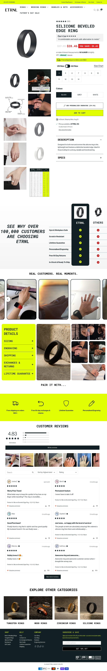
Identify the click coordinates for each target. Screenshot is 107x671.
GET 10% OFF (82, 649)
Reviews (36, 640)
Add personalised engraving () (81, 106)
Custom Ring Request (66, 2)
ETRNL (51, 664)
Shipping (21, 646)
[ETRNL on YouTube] (43, 647)
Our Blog (36, 638)
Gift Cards (7, 644)
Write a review (52, 447)
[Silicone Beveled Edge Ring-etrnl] (27, 43)
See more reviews (52, 577)
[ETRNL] (11, 10)
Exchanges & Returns (80, 2)
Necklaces (8, 642)
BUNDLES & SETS (60, 7)
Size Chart (98, 66)
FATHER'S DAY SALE (29, 13)
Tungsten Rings (9, 638)
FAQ (20, 635)
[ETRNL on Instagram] (38, 647)
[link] (63, 21)
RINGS (23, 7)
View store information (65, 130)
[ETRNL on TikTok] (40, 647)
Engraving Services (39, 642)
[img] (19, 481)
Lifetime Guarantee (25, 644)
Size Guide (91, 2)
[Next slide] (99, 299)
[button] (36, 433)
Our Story (37, 635)
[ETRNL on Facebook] (35, 647)
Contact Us (99, 2)
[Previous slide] (7, 299)
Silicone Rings (9, 640)
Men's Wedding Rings (11, 635)
